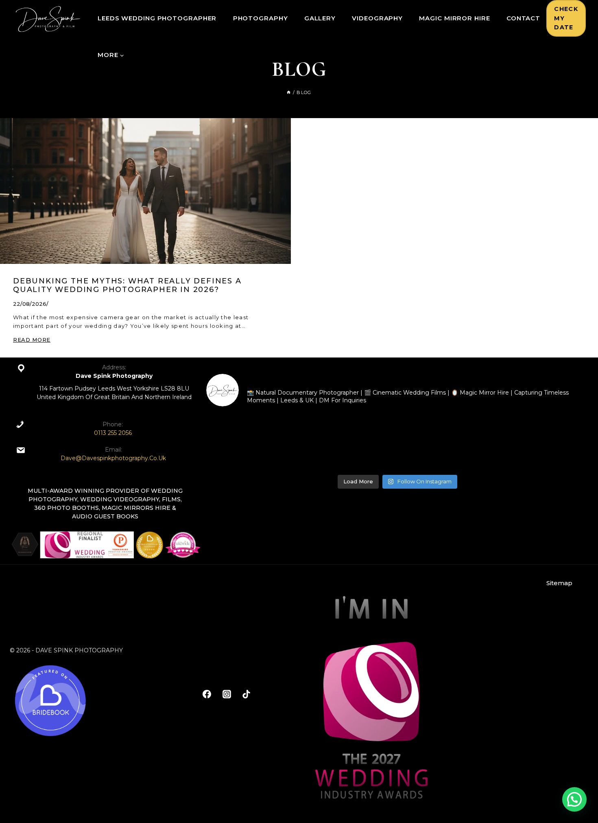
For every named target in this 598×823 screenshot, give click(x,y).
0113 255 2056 (113, 433)
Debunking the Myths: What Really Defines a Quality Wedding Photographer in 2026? (127, 285)
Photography (260, 18)
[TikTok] (246, 693)
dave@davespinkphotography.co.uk (113, 458)
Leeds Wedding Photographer (157, 18)
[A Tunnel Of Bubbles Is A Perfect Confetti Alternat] (445, 442)
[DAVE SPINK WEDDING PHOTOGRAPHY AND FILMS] (47, 18)
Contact (523, 18)
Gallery (320, 18)
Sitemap (559, 583)
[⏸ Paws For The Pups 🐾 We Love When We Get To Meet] (252, 442)
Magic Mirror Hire (454, 18)
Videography (377, 18)
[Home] (288, 92)
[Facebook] (207, 693)
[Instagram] (226, 693)
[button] (574, 799)
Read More (31, 339)
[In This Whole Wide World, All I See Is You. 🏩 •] (542, 442)
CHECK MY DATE (566, 18)
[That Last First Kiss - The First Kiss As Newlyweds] (349, 442)
